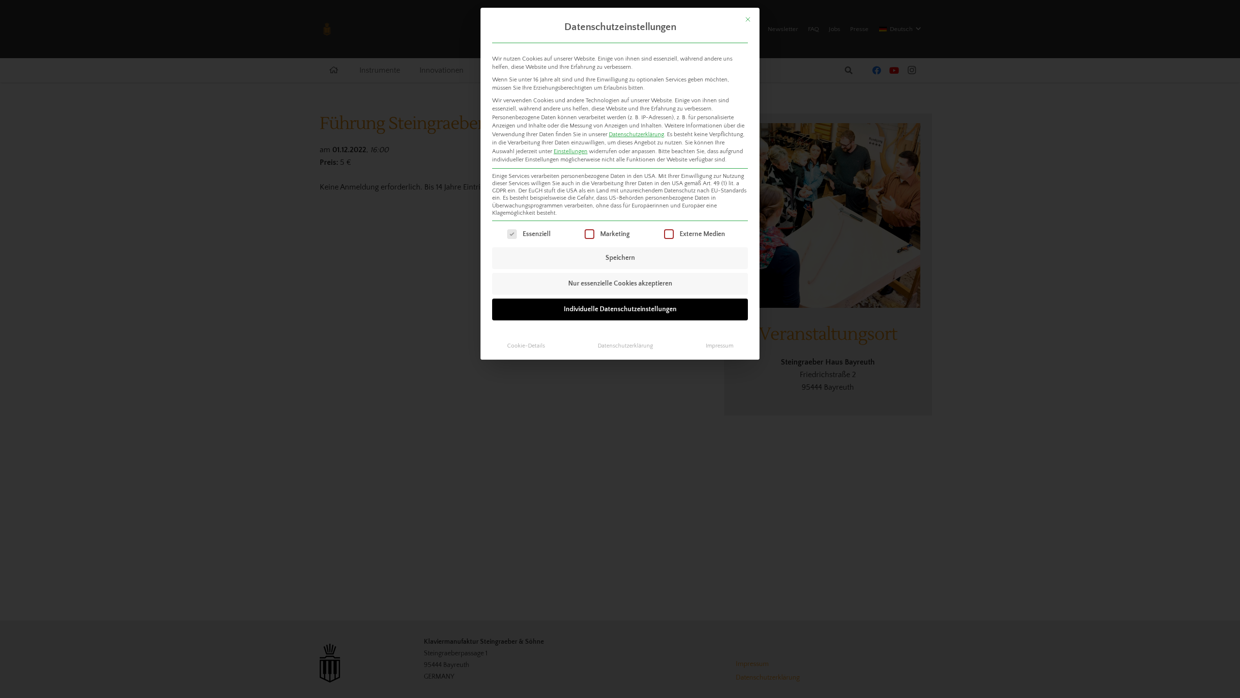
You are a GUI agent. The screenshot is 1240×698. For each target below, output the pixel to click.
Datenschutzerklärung (636, 134)
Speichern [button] (620, 258)
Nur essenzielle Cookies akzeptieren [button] (620, 283)
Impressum (719, 346)
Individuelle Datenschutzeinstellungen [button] (620, 309)
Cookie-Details (526, 346)
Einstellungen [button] (571, 151)
